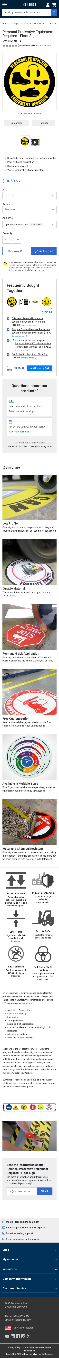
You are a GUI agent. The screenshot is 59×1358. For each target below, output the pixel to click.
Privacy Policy (14, 1347)
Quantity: (7, 233)
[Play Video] (35, 142)
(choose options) (28, 325)
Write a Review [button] (43, 45)
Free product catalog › (22, 411)
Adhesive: (8, 204)
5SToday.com (28, 1354)
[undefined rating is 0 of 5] (10, 45)
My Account (10, 1259)
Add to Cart (46, 251)
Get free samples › (20, 431)
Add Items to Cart (39, 368)
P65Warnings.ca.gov (34, 270)
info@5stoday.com (41, 446)
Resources (9, 1269)
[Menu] (5, 5)
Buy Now (13, 251)
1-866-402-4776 (17, 446)
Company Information (16, 1278)
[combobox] (29, 12)
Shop (5, 1249)
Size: (5, 190)
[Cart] (54, 5)
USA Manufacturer (23, 1327)
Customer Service (14, 1288)
